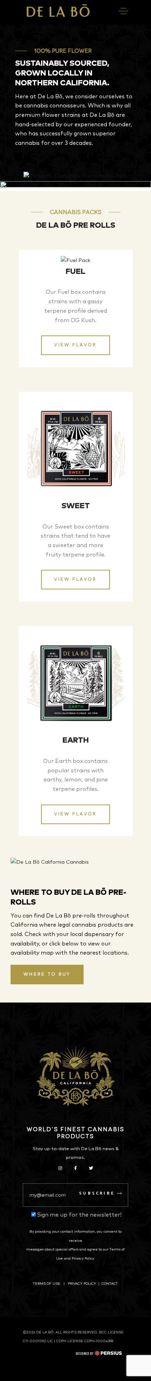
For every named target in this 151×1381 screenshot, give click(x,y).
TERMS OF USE (46, 1284)
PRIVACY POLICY (82, 1284)
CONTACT (109, 1284)
